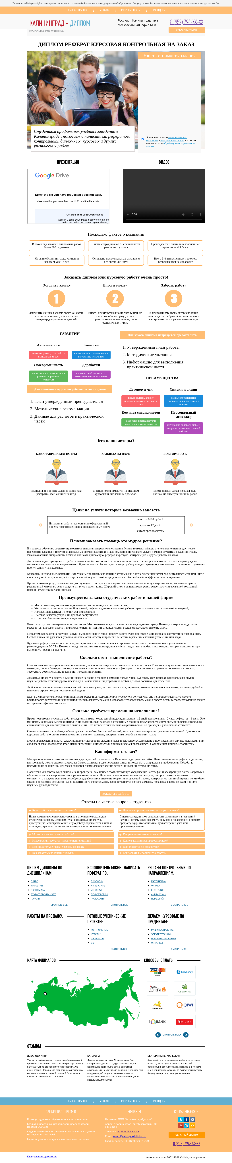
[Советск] (45, 993)
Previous (41, 525)
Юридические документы (42, 1156)
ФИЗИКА (155, 885)
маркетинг (37, 885)
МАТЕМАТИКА (158, 881)
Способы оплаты (130, 10)
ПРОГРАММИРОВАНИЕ (163, 938)
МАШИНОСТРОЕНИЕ (162, 930)
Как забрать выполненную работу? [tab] (144, 852)
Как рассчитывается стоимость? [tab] (142, 834)
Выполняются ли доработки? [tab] (141, 846)
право (34, 881)
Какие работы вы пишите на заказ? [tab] (54, 810)
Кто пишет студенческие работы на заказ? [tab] (58, 846)
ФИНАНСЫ (157, 943)
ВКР (93, 943)
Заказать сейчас (116, 793)
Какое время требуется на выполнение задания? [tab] (61, 840)
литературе (98, 885)
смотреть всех (172, 1035)
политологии (99, 894)
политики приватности (172, 140)
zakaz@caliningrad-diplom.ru (129, 1136)
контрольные (99, 930)
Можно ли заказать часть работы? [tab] (53, 834)
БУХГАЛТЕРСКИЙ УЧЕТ (43, 894)
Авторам (104, 10)
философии (98, 899)
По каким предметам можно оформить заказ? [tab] (151, 810)
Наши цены (158, 10)
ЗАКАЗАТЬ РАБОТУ (186, 30)
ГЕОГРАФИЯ (157, 890)
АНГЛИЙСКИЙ (158, 894)
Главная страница (77, 10)
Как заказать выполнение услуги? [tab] (53, 852)
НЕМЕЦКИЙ (157, 899)
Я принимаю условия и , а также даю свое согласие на (171, 141)
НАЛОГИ (35, 899)
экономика (38, 890)
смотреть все (59, 905)
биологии (97, 881)
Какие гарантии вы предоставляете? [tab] (145, 840)
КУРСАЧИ (96, 934)
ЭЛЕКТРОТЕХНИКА (161, 934)
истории (96, 890)
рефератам (97, 938)
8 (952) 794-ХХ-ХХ (186, 22)
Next (191, 525)
